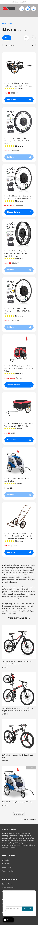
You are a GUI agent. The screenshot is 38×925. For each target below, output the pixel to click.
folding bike (8, 565)
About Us (5, 860)
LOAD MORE (19, 814)
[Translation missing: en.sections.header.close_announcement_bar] (36, 2)
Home (4, 23)
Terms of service (8, 871)
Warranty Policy (7, 887)
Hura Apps (32, 819)
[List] (33, 38)
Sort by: (6, 45)
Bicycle (10, 23)
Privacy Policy (7, 867)
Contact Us (6, 863)
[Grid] (26, 38)
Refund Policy (7, 884)
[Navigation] (33, 8)
